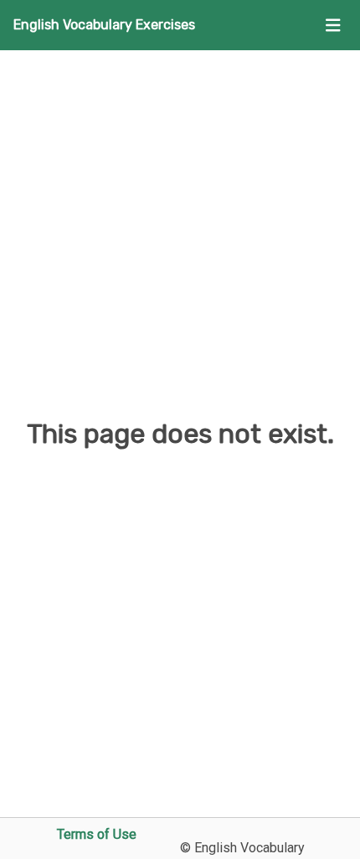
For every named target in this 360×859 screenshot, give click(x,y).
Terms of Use (96, 834)
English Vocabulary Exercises (104, 25)
